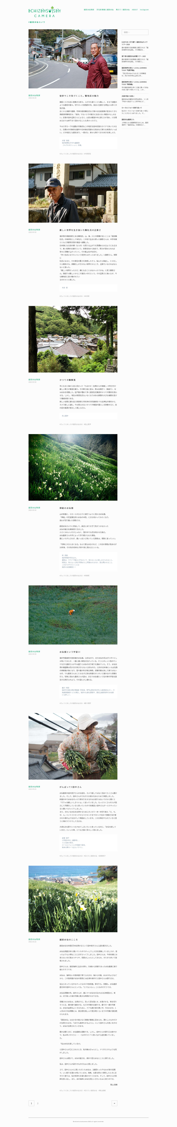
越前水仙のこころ (69, 939)
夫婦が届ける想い (128, 96)
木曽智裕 (88, 154)
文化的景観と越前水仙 (105, 9)
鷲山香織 (102, 1090)
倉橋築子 (102, 856)
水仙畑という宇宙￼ (70, 651)
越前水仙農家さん (128, 119)
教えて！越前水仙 (123, 9)
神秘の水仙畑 (66, 508)
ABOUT (135, 9)
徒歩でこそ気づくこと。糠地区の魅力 (79, 95)
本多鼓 (87, 296)
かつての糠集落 (68, 379)
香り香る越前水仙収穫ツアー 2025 (134, 56)
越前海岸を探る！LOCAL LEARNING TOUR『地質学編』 (134, 69)
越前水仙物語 (89, 9)
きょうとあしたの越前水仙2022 (71, 154)
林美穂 (87, 575)
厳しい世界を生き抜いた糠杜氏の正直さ (80, 230)
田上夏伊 (88, 424)
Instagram (144, 9)
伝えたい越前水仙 (91, 856)
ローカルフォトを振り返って (132, 108)
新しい (116, 1103)
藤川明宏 (88, 703)
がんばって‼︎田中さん (71, 786)
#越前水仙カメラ (37, 22)
